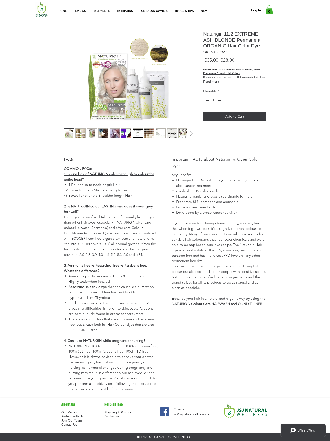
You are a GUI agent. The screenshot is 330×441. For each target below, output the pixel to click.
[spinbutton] (213, 100)
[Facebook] (164, 411)
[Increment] (220, 100)
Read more (211, 81)
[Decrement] (207, 100)
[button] (101, 10)
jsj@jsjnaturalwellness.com (192, 414)
